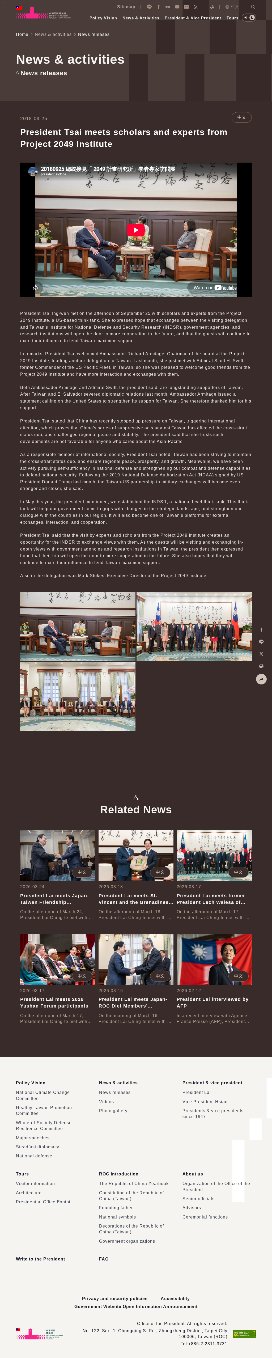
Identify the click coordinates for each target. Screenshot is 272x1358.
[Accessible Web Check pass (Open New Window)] (244, 1334)
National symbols (117, 1217)
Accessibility (175, 1298)
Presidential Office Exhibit (44, 1202)
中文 (235, 7)
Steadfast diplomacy (37, 1147)
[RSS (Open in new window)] (196, 7)
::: (4, 3)
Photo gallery (113, 1111)
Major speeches (33, 1138)
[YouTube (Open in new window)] (177, 7)
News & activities (53, 34)
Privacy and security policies (115, 1298)
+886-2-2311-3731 (207, 1344)
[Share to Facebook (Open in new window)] (261, 629)
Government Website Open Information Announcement (136, 1306)
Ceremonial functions (205, 1217)
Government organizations (127, 1241)
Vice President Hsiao (205, 1101)
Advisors (191, 1207)
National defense (34, 1156)
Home (22, 34)
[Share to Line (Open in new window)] (261, 642)
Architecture (29, 1193)
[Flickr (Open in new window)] (168, 7)
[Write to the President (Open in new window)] (186, 7)
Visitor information (35, 1183)
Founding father (116, 1207)
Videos (106, 1101)
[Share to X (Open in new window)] (261, 654)
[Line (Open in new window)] (149, 7)
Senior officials (198, 1198)
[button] (253, 6)
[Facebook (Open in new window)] (159, 7)
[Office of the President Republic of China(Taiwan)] (43, 12)
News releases (115, 1092)
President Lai (196, 1092)
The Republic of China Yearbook (134, 1183)
